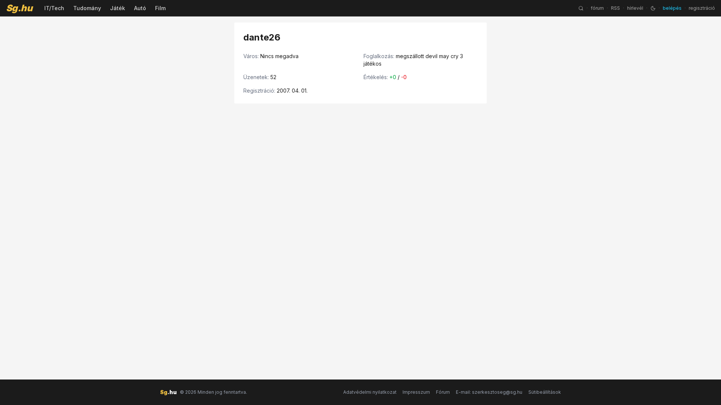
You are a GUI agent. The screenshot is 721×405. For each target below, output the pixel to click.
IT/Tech (54, 8)
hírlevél (635, 8)
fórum (597, 8)
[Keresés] (581, 8)
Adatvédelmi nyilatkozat (370, 392)
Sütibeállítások (544, 392)
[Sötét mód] (653, 8)
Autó (140, 8)
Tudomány (87, 8)
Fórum (443, 392)
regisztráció (702, 8)
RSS (615, 8)
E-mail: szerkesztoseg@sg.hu (489, 392)
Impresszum (416, 392)
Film (160, 8)
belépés (672, 8)
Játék (117, 8)
